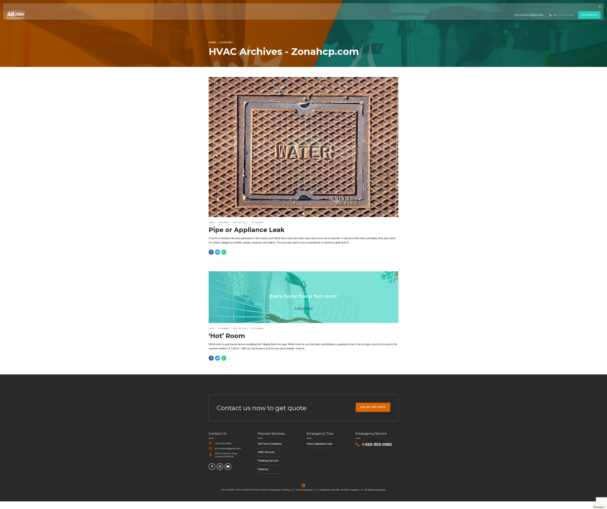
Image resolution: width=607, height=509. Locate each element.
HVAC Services (266, 452)
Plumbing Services (268, 460)
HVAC (212, 222)
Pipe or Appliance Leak (528, 15)
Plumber (224, 222)
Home (212, 42)
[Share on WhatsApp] (223, 252)
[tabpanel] (303, 147)
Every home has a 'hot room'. (303, 296)
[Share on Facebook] (211, 252)
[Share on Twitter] (217, 252)
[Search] (600, 7)
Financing (263, 469)
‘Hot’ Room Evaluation (270, 443)
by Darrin (257, 222)
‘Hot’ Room (227, 336)
